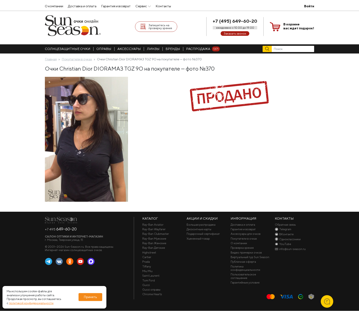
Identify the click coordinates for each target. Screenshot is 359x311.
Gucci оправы (151, 289)
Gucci (146, 285)
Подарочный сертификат (203, 233)
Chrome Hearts (152, 294)
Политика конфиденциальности (245, 268)
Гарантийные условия (245, 282)
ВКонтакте (59, 261)
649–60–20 (61, 229)
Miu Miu (147, 271)
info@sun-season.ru (292, 249)
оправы (103, 49)
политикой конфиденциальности (31, 303)
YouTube (80, 261)
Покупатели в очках (244, 238)
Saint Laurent (150, 275)
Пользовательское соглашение (243, 276)
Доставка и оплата (82, 6)
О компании (54, 6)
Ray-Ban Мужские (154, 238)
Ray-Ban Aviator (153, 224)
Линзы (153, 49)
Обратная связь (285, 224)
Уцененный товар (198, 238)
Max (91, 261)
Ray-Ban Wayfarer (154, 229)
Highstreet (149, 252)
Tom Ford (148, 280)
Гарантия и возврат (116, 6)
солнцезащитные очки (67, 49)
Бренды (173, 49)
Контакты (163, 6)
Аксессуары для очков (246, 233)
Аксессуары (129, 49)
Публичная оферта (243, 261)
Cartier (146, 257)
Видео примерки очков (246, 252)
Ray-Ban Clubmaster (155, 233)
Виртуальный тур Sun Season (250, 257)
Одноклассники (70, 261)
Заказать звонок (235, 33)
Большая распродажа (201, 224)
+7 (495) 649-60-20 (235, 21)
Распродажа (202, 49)
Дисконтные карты (199, 229)
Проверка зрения (242, 247)
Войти (309, 6)
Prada (146, 261)
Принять (90, 297)
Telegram (48, 261)
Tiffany (146, 266)
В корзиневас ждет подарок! (298, 26)
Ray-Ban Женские (154, 243)
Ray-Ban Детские (153, 247)
